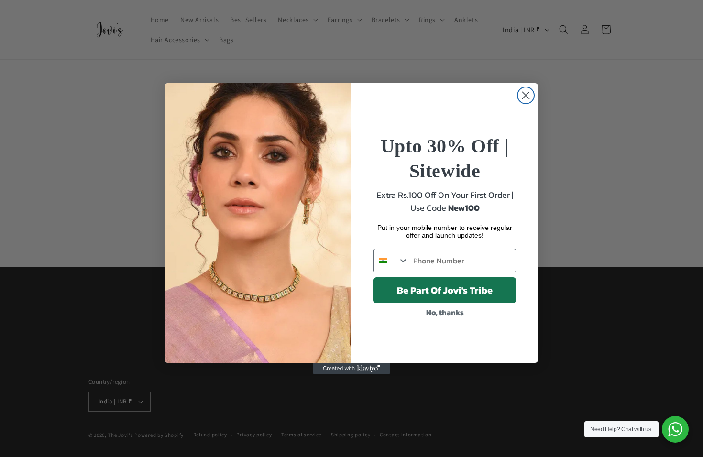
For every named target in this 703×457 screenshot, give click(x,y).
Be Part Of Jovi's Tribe (445, 290)
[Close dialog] (525, 95)
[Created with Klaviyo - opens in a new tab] (351, 368)
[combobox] (391, 260)
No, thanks (445, 312)
